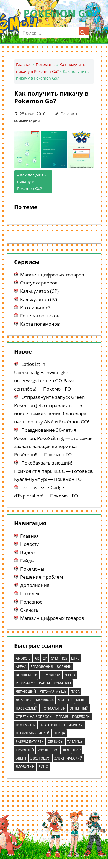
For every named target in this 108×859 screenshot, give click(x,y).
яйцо (43, 766)
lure (75, 658)
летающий (26, 691)
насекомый (26, 708)
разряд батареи (30, 741)
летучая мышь (53, 691)
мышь (82, 699)
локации (24, 699)
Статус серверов (39, 283)
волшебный (27, 675)
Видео (27, 552)
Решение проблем (41, 577)
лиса (75, 691)
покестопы (49, 725)
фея (65, 750)
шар (77, 750)
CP (45, 658)
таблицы (75, 741)
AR (37, 658)
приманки (73, 725)
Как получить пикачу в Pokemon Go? (31, 181)
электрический (68, 758)
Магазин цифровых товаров (52, 275)
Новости (30, 544)
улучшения (48, 750)
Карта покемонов (40, 324)
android (23, 658)
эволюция (40, 758)
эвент (21, 758)
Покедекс (31, 593)
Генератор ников (40, 315)
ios (64, 658)
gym (54, 658)
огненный (79, 708)
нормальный (53, 708)
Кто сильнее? (35, 307)
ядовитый (25, 766)
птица (59, 733)
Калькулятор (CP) (39, 291)
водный (64, 666)
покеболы (81, 716)
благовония (41, 666)
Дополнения (34, 585)
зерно (69, 675)
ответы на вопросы (34, 716)
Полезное (31, 602)
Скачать (29, 610)
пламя (62, 716)
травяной (25, 750)
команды (62, 683)
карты (44, 683)
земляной (51, 675)
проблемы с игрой (33, 733)
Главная (24, 64)
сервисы (55, 741)
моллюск (45, 699)
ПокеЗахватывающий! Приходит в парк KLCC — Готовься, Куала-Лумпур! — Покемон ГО (53, 471)
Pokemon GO (58, 13)
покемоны (25, 725)
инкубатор (25, 683)
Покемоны (45, 64)
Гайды (27, 560)
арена (21, 666)
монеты (65, 699)
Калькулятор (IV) (38, 299)
